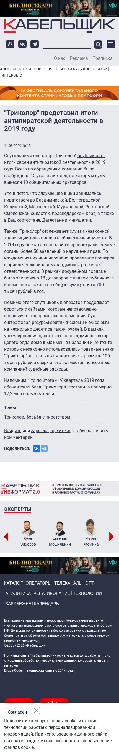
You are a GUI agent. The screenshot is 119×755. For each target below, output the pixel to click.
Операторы (38, 583)
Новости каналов (72, 69)
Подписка (102, 58)
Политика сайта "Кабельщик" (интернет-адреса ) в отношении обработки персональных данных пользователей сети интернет (57, 660)
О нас (59, 58)
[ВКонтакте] (36, 448)
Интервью (11, 75)
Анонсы (8, 69)
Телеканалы (68, 583)
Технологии (87, 593)
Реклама (79, 58)
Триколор (14, 417)
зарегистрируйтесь (50, 430)
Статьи (100, 69)
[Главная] (59, 26)
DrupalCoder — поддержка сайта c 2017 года (39, 670)
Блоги (25, 69)
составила (79, 387)
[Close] (36, 710)
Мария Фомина (91, 541)
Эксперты (17, 509)
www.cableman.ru (17, 625)
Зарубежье (18, 603)
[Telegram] (44, 448)
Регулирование (51, 593)
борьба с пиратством (48, 417)
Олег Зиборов (28, 541)
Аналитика (18, 593)
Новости (42, 69)
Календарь (46, 603)
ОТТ (89, 583)
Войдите (12, 430)
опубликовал (91, 155)
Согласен (17, 712)
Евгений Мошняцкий (60, 541)
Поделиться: (17, 448)
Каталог (13, 583)
